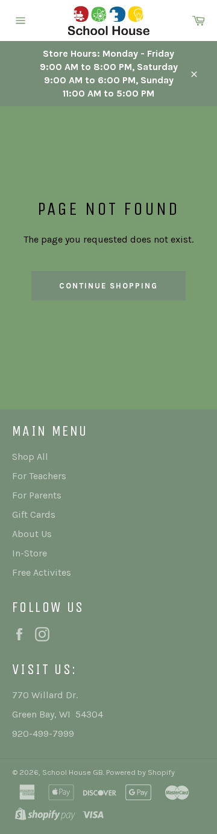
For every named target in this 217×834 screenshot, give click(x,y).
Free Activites (41, 572)
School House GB (72, 772)
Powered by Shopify (140, 772)
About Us (32, 534)
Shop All (30, 456)
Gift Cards (33, 514)
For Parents (36, 495)
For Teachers (39, 476)
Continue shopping (108, 285)
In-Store (29, 553)
